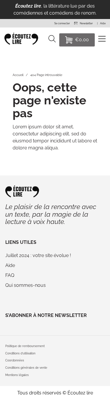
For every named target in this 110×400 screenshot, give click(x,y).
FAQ (9, 275)
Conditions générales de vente (26, 367)
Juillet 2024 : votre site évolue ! (38, 255)
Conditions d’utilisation (20, 353)
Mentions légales (17, 375)
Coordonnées (14, 360)
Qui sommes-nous (25, 285)
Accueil (18, 75)
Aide (10, 265)
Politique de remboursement (25, 346)
